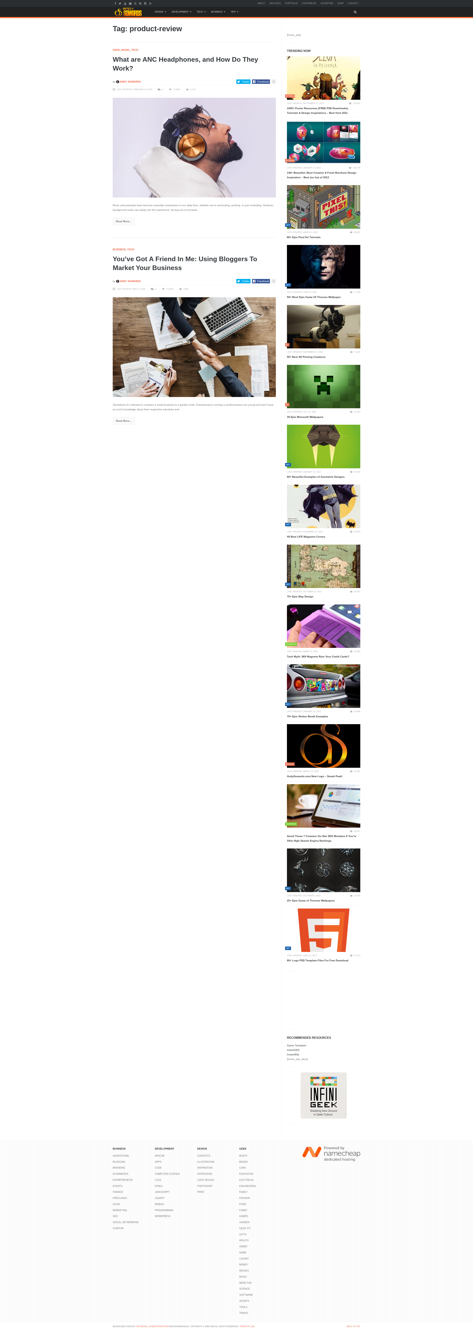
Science (244, 1288)
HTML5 (159, 1186)
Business (216, 12)
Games (243, 1216)
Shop (340, 3)
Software (246, 1294)
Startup (118, 1228)
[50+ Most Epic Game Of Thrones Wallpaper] (323, 267)
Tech (200, 12)
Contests (203, 1155)
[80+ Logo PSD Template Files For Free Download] (323, 930)
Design (159, 12)
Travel (244, 1313)
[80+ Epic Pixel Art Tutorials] (323, 207)
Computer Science (167, 1173)
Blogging (119, 1161)
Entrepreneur (122, 1180)
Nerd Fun (245, 1282)
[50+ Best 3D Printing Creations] (323, 327)
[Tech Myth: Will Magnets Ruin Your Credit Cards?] (323, 626)
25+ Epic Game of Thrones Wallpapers (311, 900)
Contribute (309, 3)
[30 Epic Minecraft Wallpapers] (323, 386)
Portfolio (291, 3)
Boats (243, 1155)
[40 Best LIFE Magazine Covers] (323, 506)
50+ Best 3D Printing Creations (306, 356)
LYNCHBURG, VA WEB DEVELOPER (152, 1326)
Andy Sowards (130, 81)
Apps (158, 1161)
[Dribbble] (150, 3)
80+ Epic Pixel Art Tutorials (304, 237)
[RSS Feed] (135, 3)
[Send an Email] (130, 3)
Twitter (246, 81)
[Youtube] (125, 3)
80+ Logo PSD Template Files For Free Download (317, 960)
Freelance (120, 1198)
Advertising (121, 1155)
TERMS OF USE (247, 1326)
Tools (243, 1307)
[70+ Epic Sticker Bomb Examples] (323, 686)
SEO (115, 1216)
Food (242, 1204)
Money (243, 1264)
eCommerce (121, 1173)
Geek (116, 49)
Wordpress (163, 1216)
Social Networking (126, 1222)
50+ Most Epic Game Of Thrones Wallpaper (314, 297)
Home (242, 1252)
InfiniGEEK (293, 1050)
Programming (164, 1210)
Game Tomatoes (296, 1045)
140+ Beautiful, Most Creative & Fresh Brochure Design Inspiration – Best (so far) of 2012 (321, 175)
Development (180, 12)
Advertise (327, 3)
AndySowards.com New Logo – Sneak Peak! (315, 776)
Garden (244, 1222)
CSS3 (158, 1180)
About (261, 3)
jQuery (160, 1198)
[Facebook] (116, 3)
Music (125, 49)
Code (158, 1167)
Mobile (159, 1204)
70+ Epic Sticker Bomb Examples (307, 716)
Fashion (244, 1198)
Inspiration (204, 1167)
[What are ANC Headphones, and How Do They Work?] (194, 147)
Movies (244, 1270)
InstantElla (293, 1054)
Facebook (263, 81)
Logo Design (205, 1180)
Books (243, 1161)
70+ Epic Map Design (300, 596)
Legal (116, 1204)
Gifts (242, 1234)
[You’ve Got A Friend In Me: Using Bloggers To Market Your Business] (194, 346)
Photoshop (204, 1186)
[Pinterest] (140, 3)
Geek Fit (245, 1228)
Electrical (246, 1180)
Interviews (204, 1173)
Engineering (247, 1186)
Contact (353, 3)
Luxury (244, 1258)
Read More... (124, 221)
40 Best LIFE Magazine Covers (306, 536)
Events (117, 1186)
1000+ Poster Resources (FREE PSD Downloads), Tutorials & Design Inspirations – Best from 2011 (317, 110)
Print (200, 1192)
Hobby (243, 1246)
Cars (242, 1167)
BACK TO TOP (353, 1326)
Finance (118, 1192)
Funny (243, 1210)
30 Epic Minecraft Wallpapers (305, 416)
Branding (119, 1167)
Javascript (162, 1192)
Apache (160, 1155)
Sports (244, 1301)
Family (243, 1192)
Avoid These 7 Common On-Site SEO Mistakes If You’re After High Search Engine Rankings (321, 838)
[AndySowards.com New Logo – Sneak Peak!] (323, 746)
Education (246, 1173)
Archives (275, 3)
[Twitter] (120, 3)
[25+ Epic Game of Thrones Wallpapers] (323, 870)
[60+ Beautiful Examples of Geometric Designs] (323, 446)
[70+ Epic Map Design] (323, 566)
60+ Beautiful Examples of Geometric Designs (316, 476)
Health (244, 1240)
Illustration (205, 1161)
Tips (233, 12)
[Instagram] (145, 3)
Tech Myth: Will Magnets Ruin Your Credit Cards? (318, 656)
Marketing (120, 1210)
